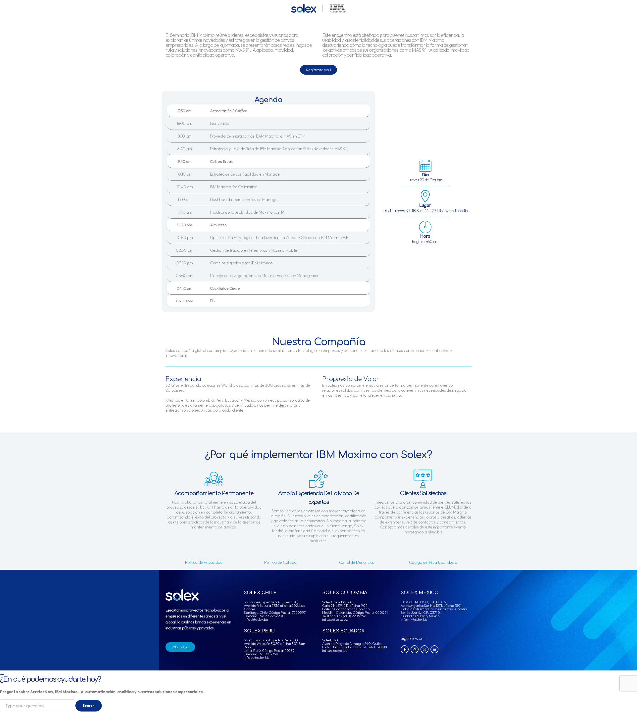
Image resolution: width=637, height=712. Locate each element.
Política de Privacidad (203, 562)
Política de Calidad (280, 562)
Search (89, 705)
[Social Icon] (405, 649)
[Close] (2, 674)
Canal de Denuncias (356, 562)
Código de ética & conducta (433, 562)
